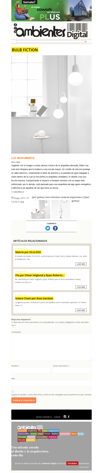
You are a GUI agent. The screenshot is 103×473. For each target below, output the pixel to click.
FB (55, 228)
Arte (39, 431)
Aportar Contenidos (43, 417)
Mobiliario (55, 434)
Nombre (15, 366)
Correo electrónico (61, 366)
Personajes (22, 437)
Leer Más (81, 264)
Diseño (44, 431)
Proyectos (31, 437)
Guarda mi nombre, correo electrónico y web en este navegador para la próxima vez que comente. (51, 394)
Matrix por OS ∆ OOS (28, 252)
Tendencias (53, 437)
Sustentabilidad (41, 437)
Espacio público (24, 434)
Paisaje (80, 434)
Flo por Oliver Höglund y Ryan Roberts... (39, 275)
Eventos (34, 434)
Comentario (16, 332)
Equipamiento (54, 431)
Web (13, 378)
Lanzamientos (65, 434)
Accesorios (22, 431)
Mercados (21, 440)
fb (68, 416)
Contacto (57, 417)
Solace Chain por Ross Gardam (34, 298)
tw (65, 416)
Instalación (30, 440)
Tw (47, 228)
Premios (47, 434)
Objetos (74, 434)
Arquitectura (32, 431)
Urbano (40, 434)
